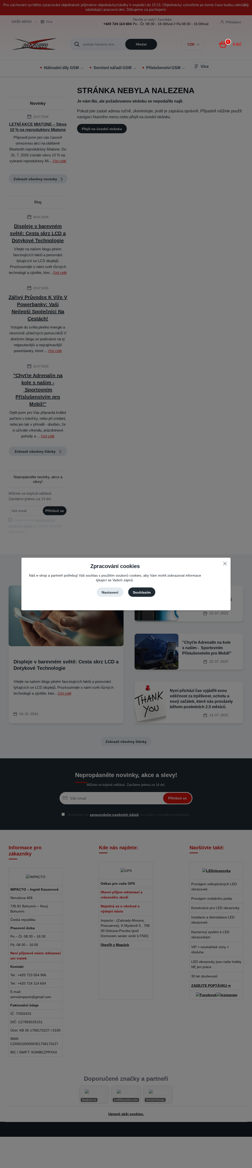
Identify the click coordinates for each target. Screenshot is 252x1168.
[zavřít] (225, 563)
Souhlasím (142, 592)
